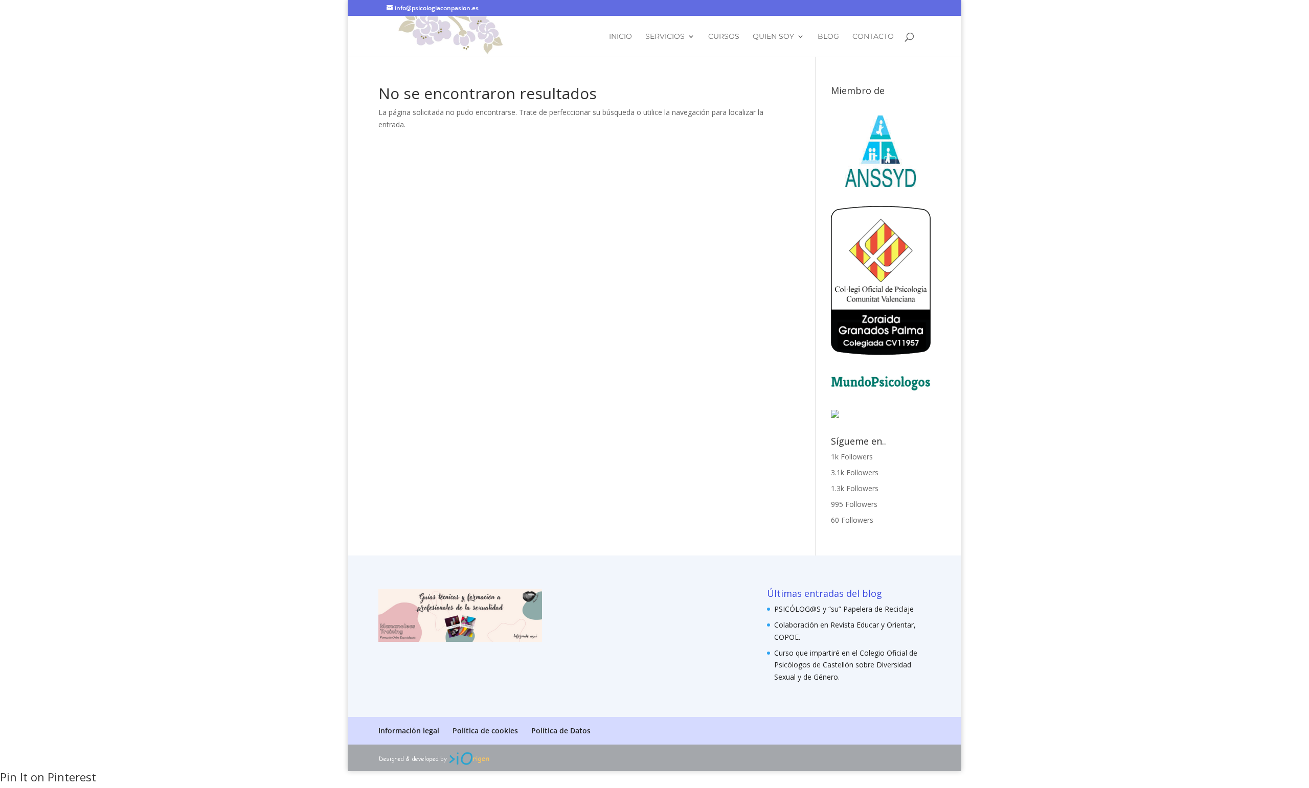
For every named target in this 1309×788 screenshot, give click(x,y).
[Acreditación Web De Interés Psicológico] (835, 415)
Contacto (873, 37)
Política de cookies (485, 730)
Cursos (723, 37)
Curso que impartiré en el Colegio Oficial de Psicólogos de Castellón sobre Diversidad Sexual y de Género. (845, 665)
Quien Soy (773, 37)
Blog (828, 37)
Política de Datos (561, 730)
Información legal (408, 730)
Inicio (620, 37)
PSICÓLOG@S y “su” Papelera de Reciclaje (844, 609)
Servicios (665, 37)
